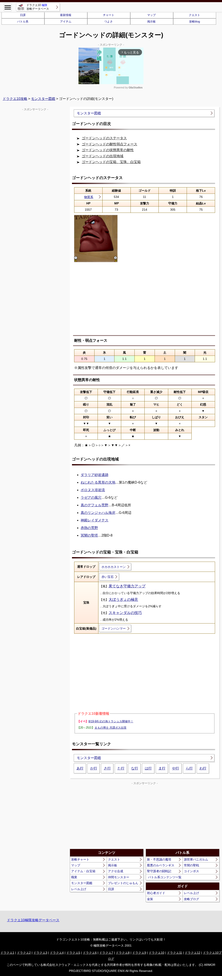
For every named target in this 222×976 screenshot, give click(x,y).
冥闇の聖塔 (89, 535)
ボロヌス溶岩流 (93, 490)
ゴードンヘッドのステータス (104, 138)
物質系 (88, 197)
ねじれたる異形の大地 (98, 482)
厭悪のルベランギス (160, 865)
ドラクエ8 (123, 952)
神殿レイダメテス (94, 520)
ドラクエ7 (106, 952)
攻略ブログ (191, 899)
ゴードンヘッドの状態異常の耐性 (108, 150)
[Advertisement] (144, 301)
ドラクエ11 (174, 952)
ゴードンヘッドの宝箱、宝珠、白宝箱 (111, 162)
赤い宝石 (107, 577)
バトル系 (22, 21)
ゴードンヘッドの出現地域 (102, 156)
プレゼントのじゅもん (123, 883)
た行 (121, 768)
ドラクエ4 (57, 952)
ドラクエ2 (24, 952)
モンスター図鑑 (43, 99)
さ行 (107, 768)
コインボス (191, 871)
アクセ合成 (115, 871)
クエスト (194, 15)
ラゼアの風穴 (91, 497)
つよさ (108, 21)
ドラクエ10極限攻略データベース (33, 920)
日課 (23, 15)
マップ (151, 15)
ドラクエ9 (139, 952)
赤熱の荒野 (89, 528)
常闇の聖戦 (191, 865)
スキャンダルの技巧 (125, 613)
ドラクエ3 (40, 952)
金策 (150, 899)
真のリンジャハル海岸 (98, 512)
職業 (74, 877)
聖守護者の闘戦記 (159, 871)
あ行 (80, 768)
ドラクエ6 (90, 952)
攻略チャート (80, 859)
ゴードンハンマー (113, 628)
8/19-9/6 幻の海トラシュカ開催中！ (110, 721)
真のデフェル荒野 (94, 505)
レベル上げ (78, 889)
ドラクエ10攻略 (15, 99)
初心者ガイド (156, 893)
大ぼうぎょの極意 (123, 600)
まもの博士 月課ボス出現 (110, 727)
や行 (175, 768)
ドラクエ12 (192, 952)
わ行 (202, 768)
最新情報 (65, 15)
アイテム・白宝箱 (83, 871)
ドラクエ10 (156, 952)
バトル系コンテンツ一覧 (164, 877)
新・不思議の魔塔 (159, 859)
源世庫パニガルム (196, 859)
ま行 (161, 768)
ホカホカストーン (113, 567)
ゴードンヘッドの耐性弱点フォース (109, 144)
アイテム (65, 21)
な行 (134, 768)
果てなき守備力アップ (127, 586)
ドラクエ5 (73, 952)
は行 (148, 768)
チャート (108, 15)
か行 (93, 768)
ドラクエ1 (7, 952)
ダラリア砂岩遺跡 (94, 475)
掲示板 (151, 21)
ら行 (189, 768)
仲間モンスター (118, 877)
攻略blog (194, 21)
